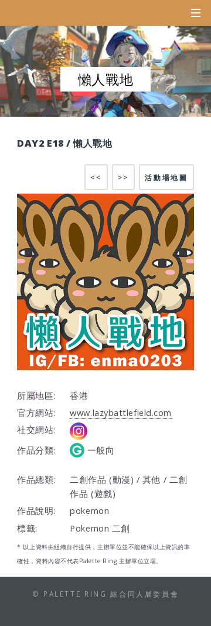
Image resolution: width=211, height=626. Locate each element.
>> (123, 177)
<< (95, 177)
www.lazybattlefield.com (121, 412)
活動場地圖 (166, 177)
